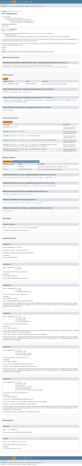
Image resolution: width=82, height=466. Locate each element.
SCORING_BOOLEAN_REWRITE (20, 101)
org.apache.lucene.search (14, 11)
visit (55, 177)
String (5, 169)
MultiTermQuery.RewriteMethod (12, 65)
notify (22, 202)
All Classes (3, 4)
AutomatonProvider (13, 83)
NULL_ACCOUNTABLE (8, 110)
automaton (6, 92)
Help (32, 1)
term (30, 92)
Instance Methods (19, 161)
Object (34, 199)
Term (12, 126)
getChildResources (8, 210)
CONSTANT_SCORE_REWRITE (51, 100)
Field (12, 6)
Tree (21, 1)
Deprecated (26, 1)
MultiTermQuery (62, 62)
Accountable (5, 26)
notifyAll (28, 202)
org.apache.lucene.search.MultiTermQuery (18, 19)
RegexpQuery (6, 126)
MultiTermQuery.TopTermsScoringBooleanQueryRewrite (52, 67)
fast (16, 35)
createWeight (14, 194)
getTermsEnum (21, 177)
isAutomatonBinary (38, 177)
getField (5, 185)
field (74, 100)
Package (9, 1)
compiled (24, 92)
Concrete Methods (32, 161)
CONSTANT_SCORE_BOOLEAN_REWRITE (33, 100)
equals (5, 177)
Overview (3, 1)
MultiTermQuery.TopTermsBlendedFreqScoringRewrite (37, 65)
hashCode (28, 177)
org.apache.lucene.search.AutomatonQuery (21, 20)
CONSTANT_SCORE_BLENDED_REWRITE (12, 100)
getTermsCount (25, 185)
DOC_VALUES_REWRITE (65, 100)
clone (4, 202)
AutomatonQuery (11, 30)
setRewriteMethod (50, 185)
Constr (16, 6)
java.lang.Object (6, 16)
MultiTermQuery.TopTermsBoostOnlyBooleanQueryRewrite (19, 67)
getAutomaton (12, 177)
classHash (6, 194)
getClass (16, 202)
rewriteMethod (7, 101)
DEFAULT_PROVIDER (31, 83)
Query (46, 191)
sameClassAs (22, 194)
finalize (10, 202)
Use (18, 1)
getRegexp (21, 166)
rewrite (42, 185)
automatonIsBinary (15, 92)
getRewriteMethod (15, 185)
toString (20, 169)
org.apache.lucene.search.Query (13, 18)
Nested (8, 6)
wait (34, 202)
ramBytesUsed (48, 177)
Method (21, 6)
